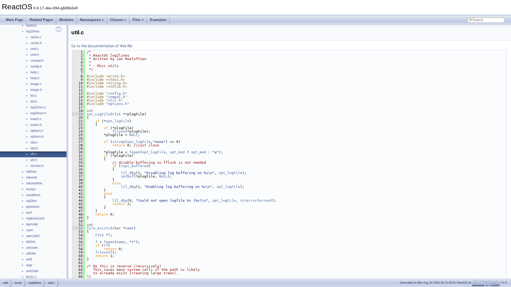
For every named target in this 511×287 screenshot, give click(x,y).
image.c (36, 84)
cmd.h (34, 55)
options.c (36, 131)
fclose (118, 131)
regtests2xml (35, 218)
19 (77, 114)
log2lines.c (38, 107)
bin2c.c (31, 277)
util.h (33, 160)
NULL (133, 135)
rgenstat (32, 224)
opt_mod (177, 152)
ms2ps (31, 189)
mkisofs (31, 177)
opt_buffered (136, 166)
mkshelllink (34, 183)
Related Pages (41, 20)
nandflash (33, 195)
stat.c (34, 142)
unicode (32, 248)
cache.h (36, 43)
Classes (116, 20)
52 (77, 228)
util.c (33, 154)
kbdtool (31, 25)
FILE (116, 114)
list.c (33, 96)
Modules (66, 20)
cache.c (36, 37)
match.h (36, 125)
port (29, 212)
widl (29, 259)
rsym (29, 230)
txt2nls (30, 242)
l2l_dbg (128, 173)
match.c (36, 119)
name (129, 228)
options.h (37, 136)
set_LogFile (98, 114)
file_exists (98, 228)
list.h (33, 101)
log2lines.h (38, 113)
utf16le (31, 253)
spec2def (32, 236)
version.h (37, 166)
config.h (36, 66)
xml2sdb (32, 271)
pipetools (32, 207)
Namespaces (90, 20)
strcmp (118, 142)
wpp (29, 265)
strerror (248, 200)
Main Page (14, 20)
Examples (158, 20)
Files (137, 20)
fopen (134, 152)
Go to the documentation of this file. (102, 46)
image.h (36, 90)
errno (264, 200)
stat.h (34, 148)
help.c (34, 72)
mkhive (31, 172)
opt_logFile (117, 121)
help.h (34, 78)
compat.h (37, 60)
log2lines (32, 31)
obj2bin (31, 201)
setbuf (127, 176)
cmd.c (34, 49)
